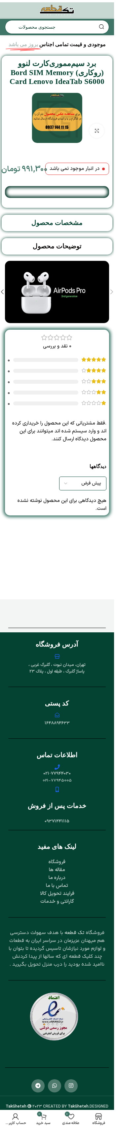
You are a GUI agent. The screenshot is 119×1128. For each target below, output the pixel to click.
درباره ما (57, 878)
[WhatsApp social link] (54, 1085)
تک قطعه (74, 933)
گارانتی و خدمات (57, 901)
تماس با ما (57, 886)
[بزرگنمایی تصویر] (96, 131)
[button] (111, 291)
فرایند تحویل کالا (57, 893)
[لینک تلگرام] (38, 1085)
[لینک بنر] (57, 292)
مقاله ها (57, 870)
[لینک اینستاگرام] (71, 1085)
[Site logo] (57, 10)
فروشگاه (57, 862)
